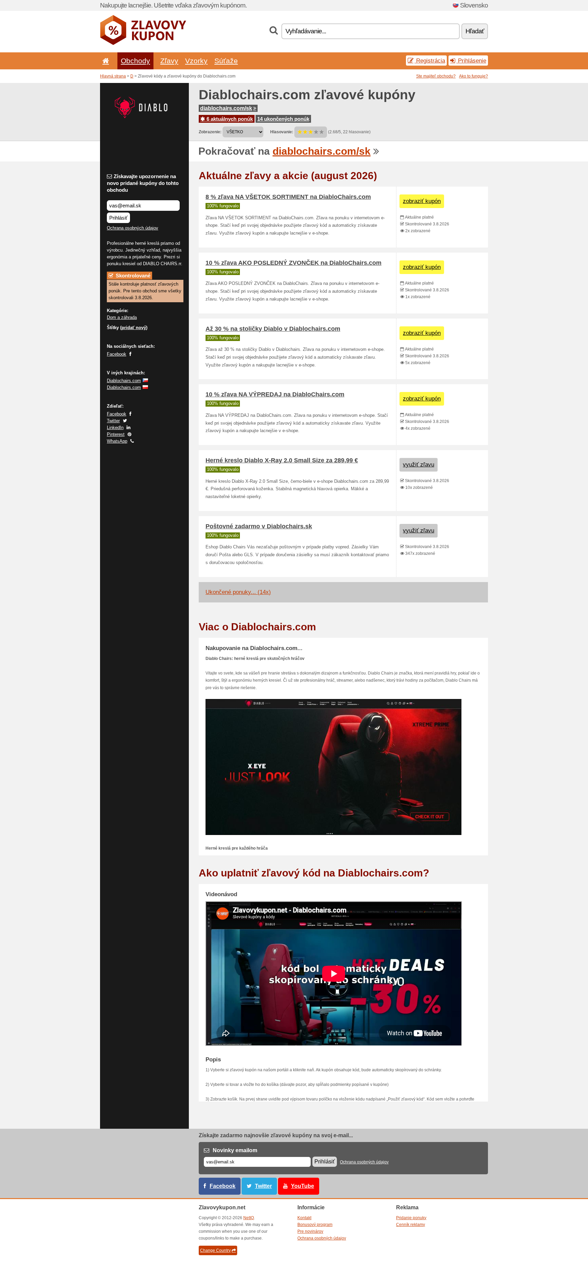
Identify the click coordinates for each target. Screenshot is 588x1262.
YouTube (302, 1186)
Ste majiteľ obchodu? (436, 76)
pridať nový (133, 327)
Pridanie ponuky (411, 1217)
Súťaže (226, 61)
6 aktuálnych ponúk (229, 119)
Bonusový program (314, 1224)
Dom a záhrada (122, 317)
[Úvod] (104, 61)
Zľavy (169, 61)
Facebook (116, 354)
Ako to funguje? (473, 76)
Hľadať (475, 31)
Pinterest (116, 434)
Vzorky (196, 61)
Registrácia (429, 60)
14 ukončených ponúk (283, 119)
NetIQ (248, 1217)
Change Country (215, 1250)
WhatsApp (117, 441)
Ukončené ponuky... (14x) (238, 592)
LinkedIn (115, 427)
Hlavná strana (113, 76)
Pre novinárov (310, 1231)
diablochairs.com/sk (226, 108)
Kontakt (304, 1217)
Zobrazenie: (210, 132)
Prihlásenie (471, 60)
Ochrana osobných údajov (132, 228)
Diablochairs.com (124, 380)
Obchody (135, 61)
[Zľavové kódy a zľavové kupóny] (143, 43)
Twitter (113, 420)
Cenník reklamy (410, 1224)
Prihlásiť (118, 218)
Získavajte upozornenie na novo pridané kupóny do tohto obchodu (143, 183)
